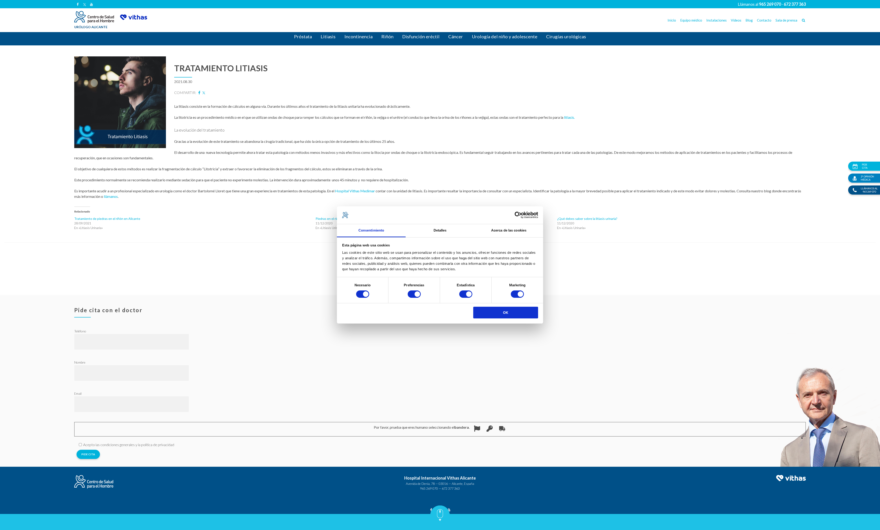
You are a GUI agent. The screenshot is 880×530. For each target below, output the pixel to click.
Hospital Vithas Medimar (355, 191)
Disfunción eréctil (421, 36)
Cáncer (455, 36)
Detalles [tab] (440, 230)
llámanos (111, 196)
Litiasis (328, 36)
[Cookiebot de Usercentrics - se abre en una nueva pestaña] (518, 215)
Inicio (672, 20)
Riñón (387, 36)
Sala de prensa (786, 20)
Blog (749, 20)
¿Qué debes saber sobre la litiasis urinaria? (587, 219)
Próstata (303, 36)
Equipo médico (691, 20)
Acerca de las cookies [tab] (508, 230)
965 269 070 (429, 488)
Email (78, 393)
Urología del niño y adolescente (504, 36)
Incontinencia (358, 36)
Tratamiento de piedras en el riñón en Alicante (107, 219)
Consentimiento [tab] (371, 230)
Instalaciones (716, 20)
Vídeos (736, 20)
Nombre (79, 362)
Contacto (764, 20)
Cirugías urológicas (566, 36)
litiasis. (569, 117)
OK (505, 313)
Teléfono (80, 331)
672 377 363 (451, 488)
